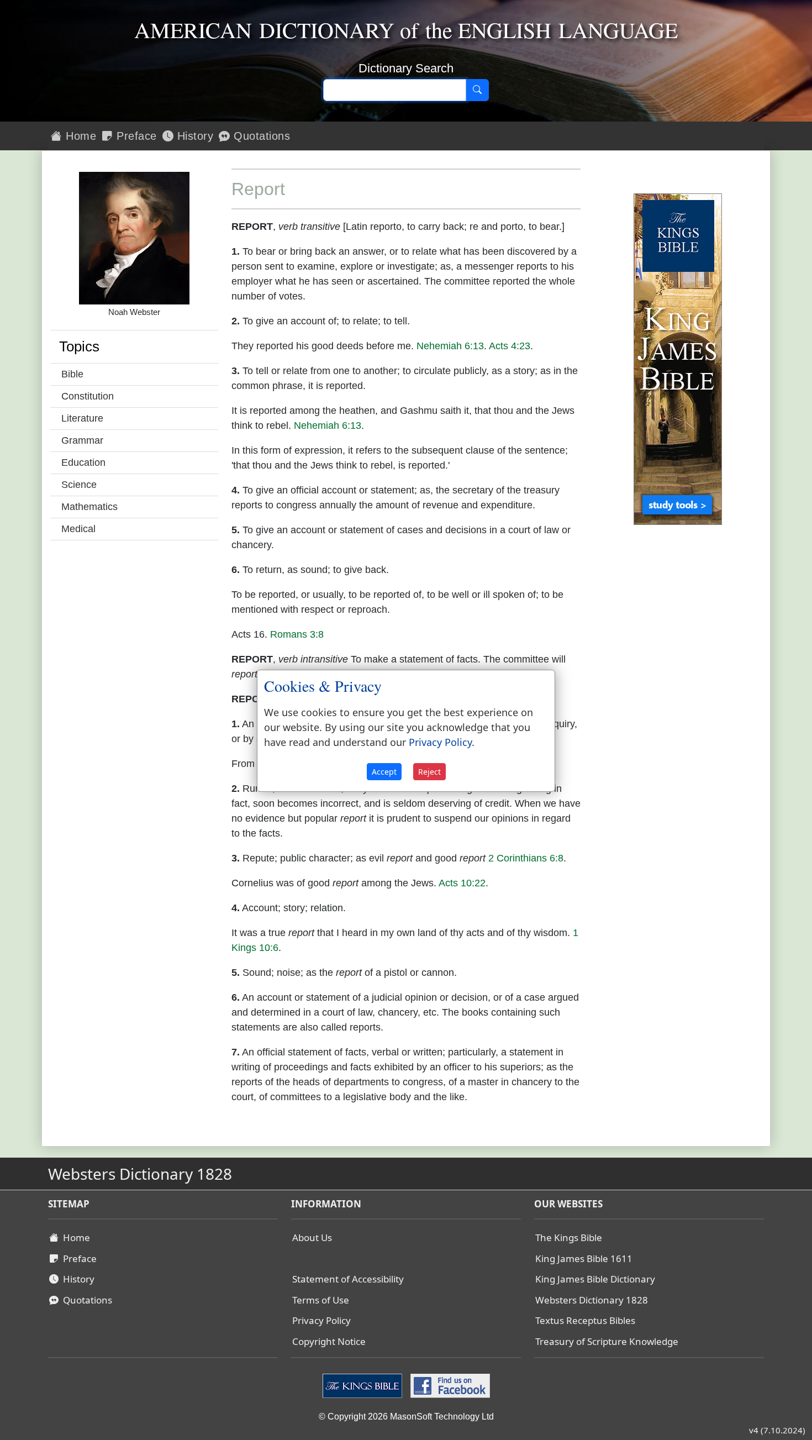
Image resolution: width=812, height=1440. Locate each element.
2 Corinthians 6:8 (525, 858)
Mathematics (89, 506)
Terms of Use (320, 1300)
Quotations (260, 136)
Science (79, 484)
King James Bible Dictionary (595, 1279)
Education (83, 462)
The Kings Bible (568, 1237)
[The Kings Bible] (364, 1385)
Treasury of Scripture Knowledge (606, 1341)
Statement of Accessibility (348, 1279)
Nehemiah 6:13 (450, 345)
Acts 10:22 (462, 883)
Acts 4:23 (509, 345)
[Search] (477, 90)
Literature (82, 418)
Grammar (82, 440)
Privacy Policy (321, 1320)
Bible (72, 374)
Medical (78, 528)
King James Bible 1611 (583, 1258)
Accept (384, 771)
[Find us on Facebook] (449, 1385)
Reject (429, 771)
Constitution (87, 396)
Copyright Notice (329, 1341)
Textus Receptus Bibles (585, 1320)
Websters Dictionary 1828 (591, 1300)
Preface (135, 136)
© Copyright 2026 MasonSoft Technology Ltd (406, 1416)
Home (79, 136)
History (193, 136)
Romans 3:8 (297, 634)
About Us (312, 1237)
